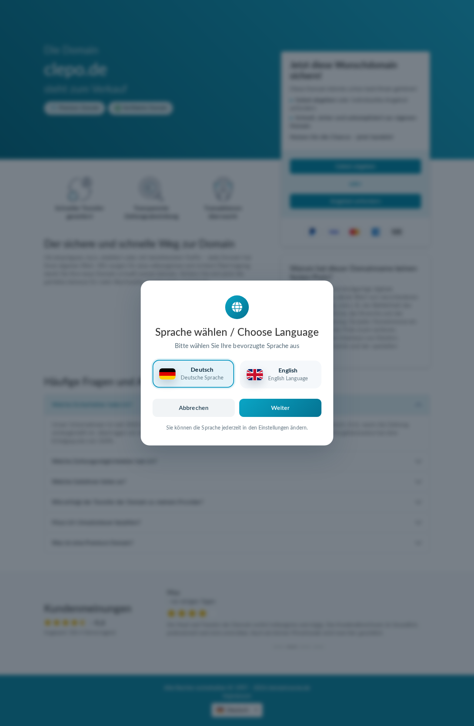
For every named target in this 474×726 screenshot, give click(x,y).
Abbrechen (193, 408)
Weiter (280, 408)
